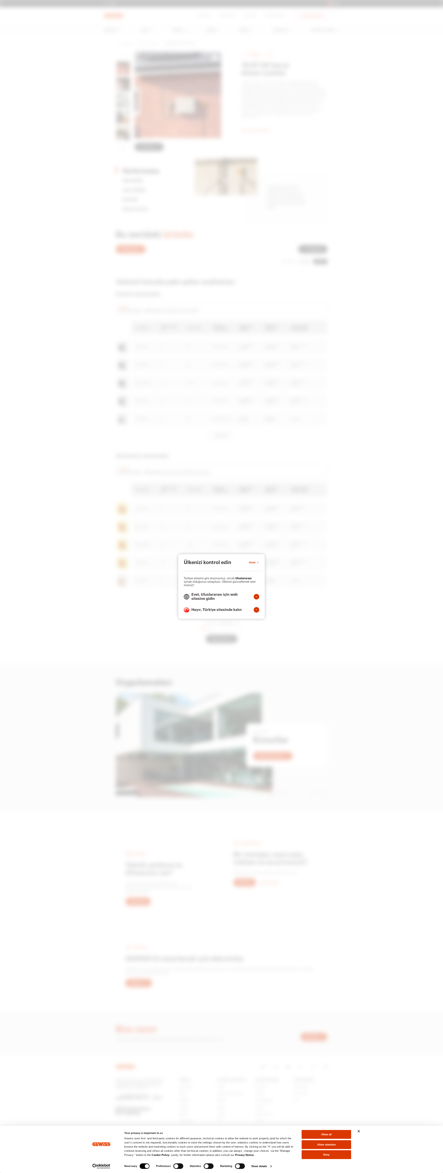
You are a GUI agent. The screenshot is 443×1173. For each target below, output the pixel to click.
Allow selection (326, 1144)
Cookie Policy (160, 1154)
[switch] (178, 1166)
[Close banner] (359, 1131)
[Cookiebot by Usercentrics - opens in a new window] (101, 1166)
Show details (259, 1166)
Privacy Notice (244, 1154)
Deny (326, 1154)
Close (252, 562)
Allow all (326, 1134)
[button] (221, 597)
